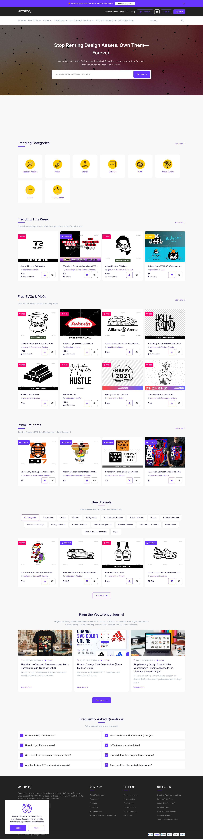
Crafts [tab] (62, 517)
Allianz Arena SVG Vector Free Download (122, 343)
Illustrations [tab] (48, 517)
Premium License (131, 795)
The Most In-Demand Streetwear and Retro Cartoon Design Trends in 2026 (45, 666)
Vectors (37, 398)
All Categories (96, 811)
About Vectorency (97, 795)
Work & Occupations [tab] (102, 525)
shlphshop (27, 270)
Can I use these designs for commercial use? (48, 755)
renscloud (27, 475)
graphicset (154, 270)
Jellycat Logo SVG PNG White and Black (165, 266)
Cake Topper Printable (166, 811)
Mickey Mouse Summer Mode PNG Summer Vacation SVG (80, 472)
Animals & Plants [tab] (137, 517)
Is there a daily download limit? (40, 735)
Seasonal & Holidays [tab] (36, 525)
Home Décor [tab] (170, 525)
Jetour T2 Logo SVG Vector (33, 266)
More (36, 828)
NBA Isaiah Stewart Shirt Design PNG (164, 472)
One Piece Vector (164, 815)
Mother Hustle (69, 394)
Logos (163, 270)
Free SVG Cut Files (165, 799)
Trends (49, 660)
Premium (146, 11)
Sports (120, 347)
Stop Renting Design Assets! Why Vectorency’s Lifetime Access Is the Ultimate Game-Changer (153, 668)
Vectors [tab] (75, 517)
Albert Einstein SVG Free (116, 266)
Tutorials (106, 660)
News (161, 660)
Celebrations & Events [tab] (149, 525)
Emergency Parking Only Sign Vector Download (122, 472)
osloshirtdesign (156, 475)
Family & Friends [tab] (58, 525)
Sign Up (179, 11)
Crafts (35, 270)
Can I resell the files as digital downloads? (131, 765)
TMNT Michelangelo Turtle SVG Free (37, 343)
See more (100, 595)
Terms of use (129, 803)
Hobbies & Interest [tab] (171, 517)
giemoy (110, 270)
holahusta (69, 475)
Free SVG (94, 807)
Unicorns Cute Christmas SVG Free (36, 572)
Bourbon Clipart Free (114, 572)
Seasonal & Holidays (169, 398)
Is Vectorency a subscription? (125, 745)
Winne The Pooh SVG (166, 803)
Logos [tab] (115, 532)
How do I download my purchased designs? (132, 755)
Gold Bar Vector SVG (30, 394)
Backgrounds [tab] (91, 517)
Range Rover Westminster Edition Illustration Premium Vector (80, 572)
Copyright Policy (130, 811)
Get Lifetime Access (124, 3)
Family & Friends (167, 347)
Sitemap (93, 803)
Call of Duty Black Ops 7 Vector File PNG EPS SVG (38, 472)
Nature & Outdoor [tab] (79, 525)
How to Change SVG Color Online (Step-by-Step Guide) (99, 666)
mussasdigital (70, 270)
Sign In (166, 11)
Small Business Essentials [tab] (96, 532)
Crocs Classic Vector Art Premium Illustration (165, 572)
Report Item (128, 815)
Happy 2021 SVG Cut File (116, 394)
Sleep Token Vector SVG (167, 819)
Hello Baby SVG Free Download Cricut (164, 343)
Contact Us (94, 799)
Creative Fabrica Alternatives (169, 795)
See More (179, 144)
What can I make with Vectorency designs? (132, 735)
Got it (18, 828)
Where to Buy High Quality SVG (103, 815)
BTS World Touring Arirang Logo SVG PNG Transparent (80, 266)
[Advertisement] (101, 117)
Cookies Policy (130, 807)
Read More (25, 687)
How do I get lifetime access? (40, 745)
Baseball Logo (163, 807)
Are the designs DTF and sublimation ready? (47, 765)
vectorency (154, 347)
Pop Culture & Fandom (86, 270)
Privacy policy (129, 799)
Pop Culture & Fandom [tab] (113, 517)
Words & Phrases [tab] (125, 525)
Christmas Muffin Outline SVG (161, 394)
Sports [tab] (153, 517)
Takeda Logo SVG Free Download (78, 343)
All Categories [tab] (30, 517)
